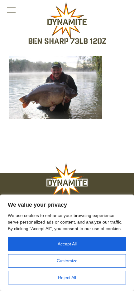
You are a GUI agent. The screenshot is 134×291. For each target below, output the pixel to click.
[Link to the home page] (67, 20)
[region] (67, 243)
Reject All (67, 277)
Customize (67, 260)
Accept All (67, 243)
